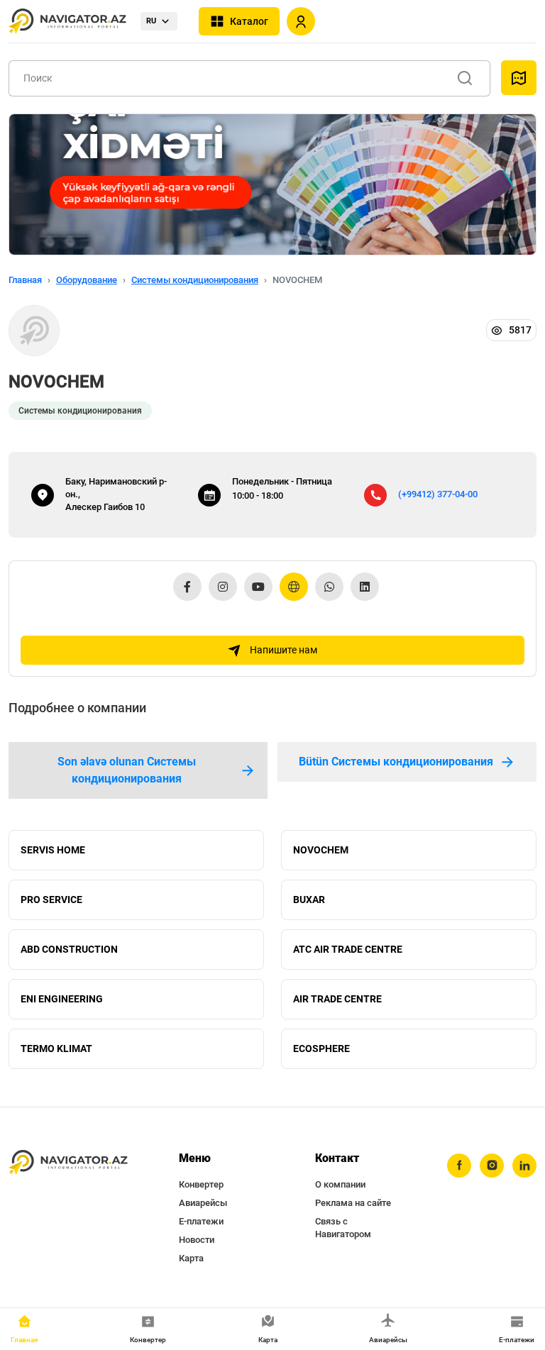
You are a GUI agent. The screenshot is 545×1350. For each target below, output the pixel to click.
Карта (191, 1258)
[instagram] (492, 1165)
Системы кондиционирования (194, 280)
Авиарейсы (203, 1202)
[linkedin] (524, 1165)
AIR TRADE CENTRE (337, 999)
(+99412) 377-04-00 (438, 494)
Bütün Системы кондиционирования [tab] (396, 761)
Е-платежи (201, 1221)
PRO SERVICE (51, 899)
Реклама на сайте (353, 1202)
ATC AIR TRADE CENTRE (347, 949)
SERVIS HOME (53, 850)
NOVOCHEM (320, 850)
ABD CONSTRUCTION (69, 949)
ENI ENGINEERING (62, 999)
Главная (25, 280)
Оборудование (86, 280)
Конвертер (201, 1184)
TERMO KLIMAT (56, 1048)
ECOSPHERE (321, 1048)
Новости (196, 1239)
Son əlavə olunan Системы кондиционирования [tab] (126, 770)
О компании (340, 1184)
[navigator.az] (68, 1162)
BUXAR (309, 899)
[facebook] (459, 1165)
